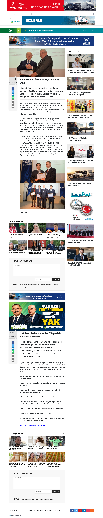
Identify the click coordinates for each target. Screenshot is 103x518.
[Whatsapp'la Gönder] (13, 97)
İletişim (41, 510)
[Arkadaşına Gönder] (13, 100)
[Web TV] (90, 14)
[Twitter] (13, 91)
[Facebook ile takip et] (72, 510)
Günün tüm (88, 30)
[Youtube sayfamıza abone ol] (80, 510)
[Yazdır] (13, 103)
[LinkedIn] (13, 94)
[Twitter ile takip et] (76, 510)
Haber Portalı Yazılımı (16, 515)
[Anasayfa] (9, 14)
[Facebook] (13, 88)
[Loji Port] (14, 20)
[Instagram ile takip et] (88, 510)
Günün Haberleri (22, 14)
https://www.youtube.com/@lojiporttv (32, 425)
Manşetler (14, 14)
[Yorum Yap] (13, 106)
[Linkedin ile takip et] (84, 510)
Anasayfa (29, 510)
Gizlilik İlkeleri (48, 510)
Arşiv (29, 14)
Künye (36, 510)
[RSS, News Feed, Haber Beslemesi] (92, 510)
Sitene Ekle (35, 14)
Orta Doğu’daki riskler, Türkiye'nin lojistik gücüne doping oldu (46, 30)
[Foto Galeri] (93, 14)
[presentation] (14, 31)
